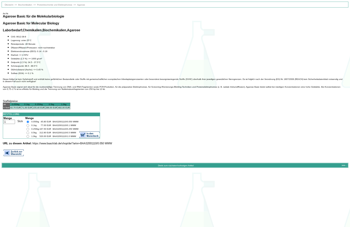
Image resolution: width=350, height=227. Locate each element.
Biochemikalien (25, 5)
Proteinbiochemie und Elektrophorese (54, 5)
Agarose (81, 5)
